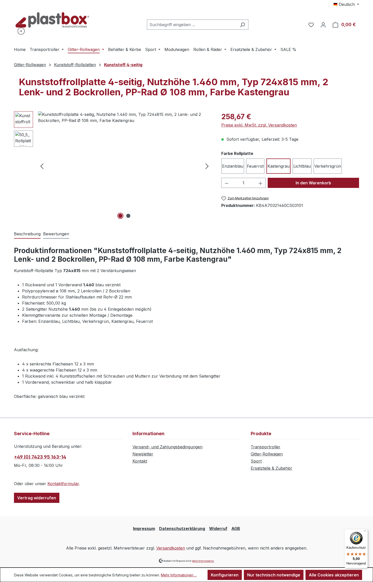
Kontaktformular (63, 483)
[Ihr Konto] (323, 25)
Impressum (144, 528)
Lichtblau (302, 166)
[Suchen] (242, 25)
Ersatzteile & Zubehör (271, 468)
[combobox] (192, 25)
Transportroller (265, 446)
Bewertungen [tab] (56, 233)
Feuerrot (255, 166)
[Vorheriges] (42, 166)
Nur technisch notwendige (273, 574)
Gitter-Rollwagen (267, 453)
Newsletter (142, 453)
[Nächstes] (207, 166)
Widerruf (218, 528)
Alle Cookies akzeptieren (334, 574)
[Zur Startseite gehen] (52, 23)
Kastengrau (278, 166)
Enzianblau (232, 166)
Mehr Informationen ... (179, 575)
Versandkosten (170, 548)
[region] (112, 165)
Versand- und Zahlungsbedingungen (167, 446)
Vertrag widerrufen (36, 497)
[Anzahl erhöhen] (260, 183)
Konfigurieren (225, 574)
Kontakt (139, 461)
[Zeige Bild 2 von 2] (128, 216)
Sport (256, 461)
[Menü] (365, 532)
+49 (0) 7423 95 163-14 (40, 457)
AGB (235, 528)
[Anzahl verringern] (226, 183)
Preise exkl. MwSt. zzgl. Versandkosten (259, 125)
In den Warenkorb (313, 182)
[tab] (27, 234)
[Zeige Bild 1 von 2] (120, 216)
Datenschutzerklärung (182, 528)
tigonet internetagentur (203, 561)
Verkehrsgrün (327, 166)
